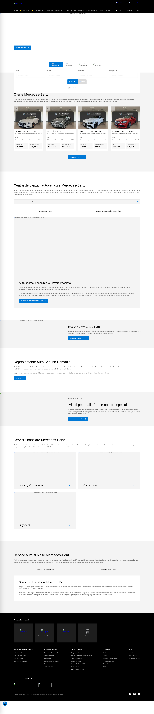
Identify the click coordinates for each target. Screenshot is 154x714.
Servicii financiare (49, 664)
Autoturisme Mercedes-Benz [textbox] (26, 202)
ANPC (104, 666)
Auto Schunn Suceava (20, 655)
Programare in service (77, 653)
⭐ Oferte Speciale (37, 10)
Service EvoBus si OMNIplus (79, 664)
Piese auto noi (75, 666)
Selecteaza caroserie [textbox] (86, 75)
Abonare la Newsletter (76, 419)
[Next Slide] (150, 43)
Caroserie (81, 71)
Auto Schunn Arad (19, 653)
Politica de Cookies (108, 661)
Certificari (105, 653)
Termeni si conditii (108, 664)
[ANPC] (25, 685)
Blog (130, 649)
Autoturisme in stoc (45, 211)
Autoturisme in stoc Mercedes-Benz (32, 300)
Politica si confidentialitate (110, 658)
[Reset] (82, 81)
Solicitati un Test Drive (76, 338)
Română (130, 10)
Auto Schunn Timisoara (20, 661)
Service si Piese (76, 649)
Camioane (68, 10)
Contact (18, 378)
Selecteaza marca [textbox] (23, 75)
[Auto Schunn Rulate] (18, 678)
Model (49, 71)
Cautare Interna (48, 666)
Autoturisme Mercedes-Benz (52, 653)
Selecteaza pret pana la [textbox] (118, 75)
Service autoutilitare (76, 658)
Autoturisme (49, 10)
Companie (106, 649)
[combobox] (30, 75)
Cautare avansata (80, 88)
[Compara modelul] (16, 108)
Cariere (105, 655)
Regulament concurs (134, 658)
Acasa (16, 10)
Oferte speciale (133, 655)
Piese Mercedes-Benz (108, 570)
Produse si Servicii (50, 649)
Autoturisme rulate (49, 655)
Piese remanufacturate (77, 669)
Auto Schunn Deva (19, 658)
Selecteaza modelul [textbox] (54, 75)
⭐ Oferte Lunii (24, 10)
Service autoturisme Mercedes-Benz (81, 655)
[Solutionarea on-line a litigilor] (45, 685)
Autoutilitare (47, 658)
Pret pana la (113, 71)
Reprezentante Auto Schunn (23, 649)
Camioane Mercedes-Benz (51, 661)
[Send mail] (120, 10)
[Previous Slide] (4, 43)
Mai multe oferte (75, 157)
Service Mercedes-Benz (45, 570)
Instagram (134, 694)
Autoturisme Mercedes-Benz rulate (108, 211)
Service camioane (76, 661)
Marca (18, 71)
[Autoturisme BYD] (28, 678)
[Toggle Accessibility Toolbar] (5, 703)
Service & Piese (79, 10)
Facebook (130, 694)
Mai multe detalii (21, 47)
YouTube (139, 694)
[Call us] (116, 10)
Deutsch (137, 10)
